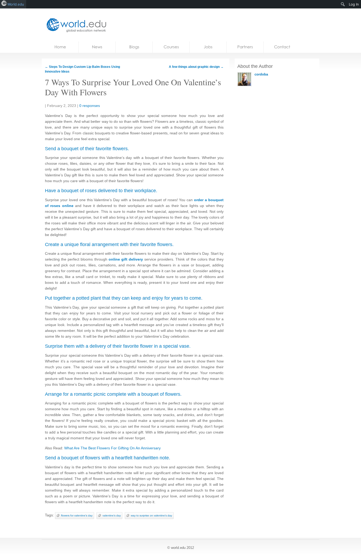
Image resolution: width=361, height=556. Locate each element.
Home (60, 46)
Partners (245, 46)
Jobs (208, 46)
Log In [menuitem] (354, 4)
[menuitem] (343, 4)
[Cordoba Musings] (75, 25)
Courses (171, 46)
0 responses (89, 105)
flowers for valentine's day (76, 515)
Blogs (134, 46)
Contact (282, 46)
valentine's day (112, 515)
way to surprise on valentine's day (151, 515)
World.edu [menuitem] (15, 4)
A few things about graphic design (196, 67)
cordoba (261, 74)
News (97, 46)
